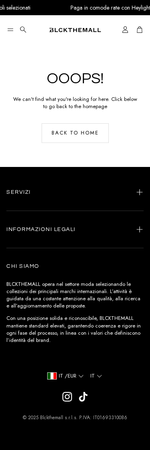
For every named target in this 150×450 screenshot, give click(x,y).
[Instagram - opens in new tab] (67, 397)
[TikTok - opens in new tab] (83, 397)
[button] (10, 29)
